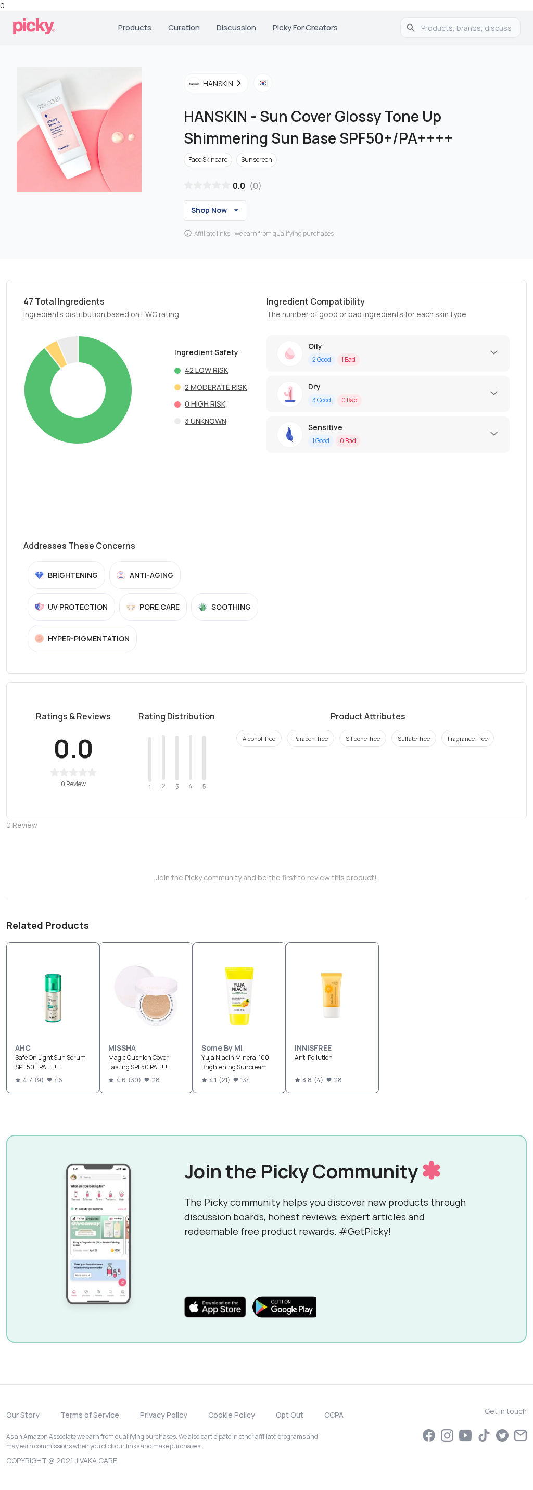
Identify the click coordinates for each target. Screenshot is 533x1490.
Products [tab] (134, 27)
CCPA (334, 1415)
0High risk (205, 404)
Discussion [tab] (236, 27)
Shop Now (209, 210)
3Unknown (205, 421)
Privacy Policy (163, 1415)
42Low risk (206, 370)
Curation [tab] (184, 27)
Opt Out (289, 1415)
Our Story (23, 1415)
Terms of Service (89, 1415)
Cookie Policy (231, 1415)
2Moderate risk (216, 387)
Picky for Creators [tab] (305, 27)
